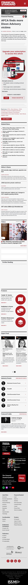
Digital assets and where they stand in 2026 (6, 355)
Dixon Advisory (14, 109)
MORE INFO (3, 302)
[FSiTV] (24, 221)
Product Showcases (7, 318)
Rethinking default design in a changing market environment (20, 354)
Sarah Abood (23, 113)
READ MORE (3, 365)
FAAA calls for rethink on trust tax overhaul (14, 149)
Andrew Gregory (16, 415)
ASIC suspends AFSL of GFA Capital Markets (14, 147)
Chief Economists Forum (13, 391)
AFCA (8, 109)
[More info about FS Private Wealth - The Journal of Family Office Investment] (22, 460)
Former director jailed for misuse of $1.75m (13, 145)
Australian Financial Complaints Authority (10, 110)
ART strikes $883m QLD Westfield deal (12, 206)
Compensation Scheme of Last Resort (10, 112)
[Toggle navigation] (25, 3)
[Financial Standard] (8, 3)
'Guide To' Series (6, 295)
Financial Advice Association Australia (10, 113)
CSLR (20, 109)
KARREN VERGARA (7, 31)
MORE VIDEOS (23, 245)
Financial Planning (7, 16)
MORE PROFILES (22, 411)
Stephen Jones (4, 115)
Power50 (9, 386)
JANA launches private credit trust (11, 182)
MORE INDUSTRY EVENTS (21, 375)
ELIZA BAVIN (3, 185)
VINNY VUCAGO (4, 209)
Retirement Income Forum (13, 380)
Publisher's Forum (7, 306)
